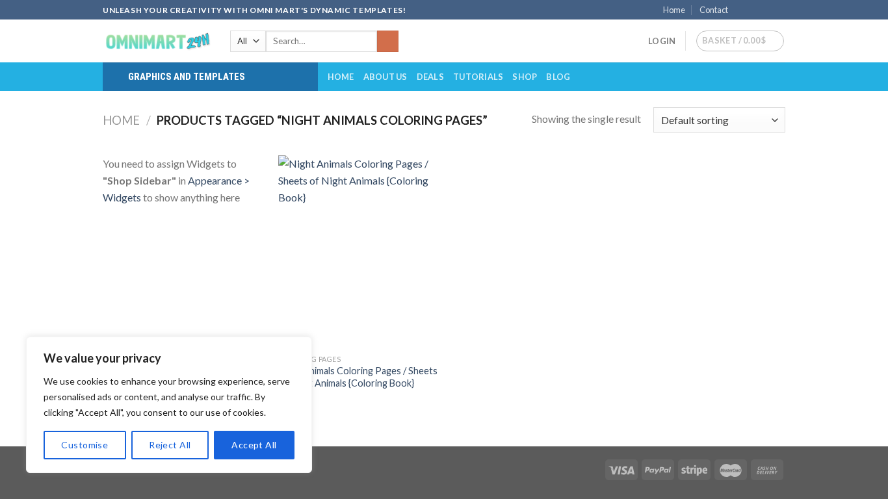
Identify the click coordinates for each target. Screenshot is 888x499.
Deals (430, 76)
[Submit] (387, 42)
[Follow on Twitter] (766, 10)
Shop (524, 76)
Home (674, 10)
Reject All (169, 444)
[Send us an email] (779, 10)
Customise (84, 444)
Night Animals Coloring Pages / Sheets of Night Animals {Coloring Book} (357, 377)
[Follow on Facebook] (742, 10)
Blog (558, 76)
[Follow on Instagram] (754, 10)
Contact (713, 10)
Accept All (253, 444)
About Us (385, 76)
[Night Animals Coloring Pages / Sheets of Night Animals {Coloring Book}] (358, 251)
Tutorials (478, 76)
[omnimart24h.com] (157, 41)
